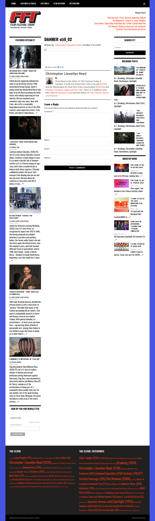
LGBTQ (62, 472)
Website (47, 158)
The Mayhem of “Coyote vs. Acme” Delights (129, 20)
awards (45, 458)
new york (62, 476)
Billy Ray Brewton (109, 463)
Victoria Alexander (108, 510)
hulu (47, 472)
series (71, 480)
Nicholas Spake (89, 496)
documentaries (17, 468)
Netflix (53, 475)
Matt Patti (16, 475)
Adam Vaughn (23, 457)
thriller (61, 482)
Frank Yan (133, 479)
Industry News (131, 484)
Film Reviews (59, 3)
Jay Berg (98, 489)
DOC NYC (132, 468)
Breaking (126, 462)
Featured (87, 473)
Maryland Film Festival (121, 488)
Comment (48, 111)
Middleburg (28, 476)
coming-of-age (66, 463)
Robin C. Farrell (35, 479)
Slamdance (83, 502)
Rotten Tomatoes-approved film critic (65, 90)
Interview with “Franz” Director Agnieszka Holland (126, 17)
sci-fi (53, 480)
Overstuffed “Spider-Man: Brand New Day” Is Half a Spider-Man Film (120, 23)
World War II (64, 487)
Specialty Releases (100, 502)
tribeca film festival (52, 486)
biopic (52, 458)
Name (47, 140)
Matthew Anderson (135, 489)
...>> (140, 175)
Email (47, 149)
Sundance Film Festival (39, 483)
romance (46, 480)
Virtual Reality (123, 510)
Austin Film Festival (130, 458)
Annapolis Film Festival (116, 458)
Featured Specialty (108, 473)
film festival (54, 467)
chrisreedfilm (63, 457)
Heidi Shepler (114, 484)
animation (37, 458)
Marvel (68, 472)
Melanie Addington (98, 493)
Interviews (75, 3)
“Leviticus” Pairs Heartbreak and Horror (130, 29)
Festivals (45, 3)
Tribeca (41, 486)
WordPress (142, 518)
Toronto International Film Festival (26, 486)
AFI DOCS (103, 458)
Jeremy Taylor (107, 488)
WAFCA (100, 87)
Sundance (23, 482)
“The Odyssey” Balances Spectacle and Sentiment (127, 26)
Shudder (13, 483)
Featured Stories (28, 3)
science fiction (61, 480)
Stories (137, 502)
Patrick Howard (20, 479)
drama (44, 468)
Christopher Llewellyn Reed (68, 45)
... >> (35, 112)
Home (13, 3)
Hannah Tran (25, 471)
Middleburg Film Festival (40, 476)
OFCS (103, 84)
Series (139, 496)
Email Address (16, 425)
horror (38, 471)
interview (54, 472)
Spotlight (122, 501)
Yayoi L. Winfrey (134, 510)
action (11, 458)
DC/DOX (124, 469)
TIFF (69, 483)
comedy (56, 463)
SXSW (53, 483)
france (63, 468)
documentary (32, 467)
